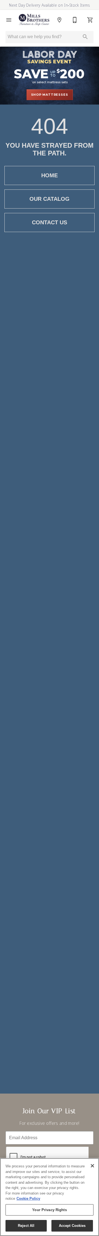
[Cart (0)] (90, 20)
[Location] (59, 20)
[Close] (92, 1166)
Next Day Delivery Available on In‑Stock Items (49, 5)
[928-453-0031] (74, 20)
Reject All (26, 1226)
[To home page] (34, 20)
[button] (8, 20)
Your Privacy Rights (49, 1210)
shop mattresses (49, 95)
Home (49, 175)
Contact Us (49, 222)
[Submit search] (85, 37)
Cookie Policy (28, 1198)
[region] (49, 1197)
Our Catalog (49, 199)
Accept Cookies (72, 1226)
